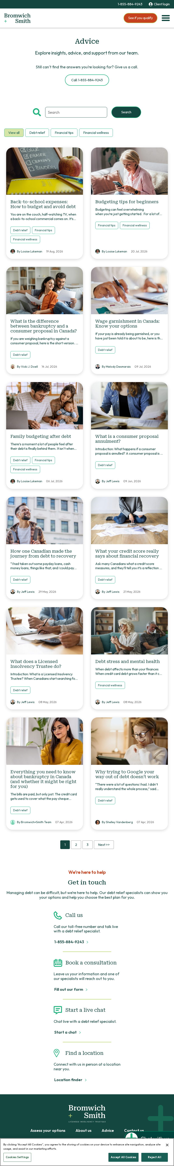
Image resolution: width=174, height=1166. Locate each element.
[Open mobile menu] (165, 18)
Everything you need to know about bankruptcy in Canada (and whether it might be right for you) (43, 779)
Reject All (154, 1157)
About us (83, 1130)
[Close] (167, 1145)
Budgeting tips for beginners (127, 201)
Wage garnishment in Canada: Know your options (127, 324)
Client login (162, 4)
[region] (87, 1152)
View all (14, 132)
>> (104, 844)
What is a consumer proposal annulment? (127, 439)
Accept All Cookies (123, 1157)
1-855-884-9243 (130, 4)
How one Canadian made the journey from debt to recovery (43, 554)
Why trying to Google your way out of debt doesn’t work (127, 774)
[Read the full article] (44, 171)
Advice (108, 1130)
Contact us (134, 1130)
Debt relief (37, 132)
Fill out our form (69, 989)
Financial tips (64, 132)
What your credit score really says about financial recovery (127, 554)
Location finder (68, 1080)
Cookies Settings (17, 1157)
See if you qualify (140, 18)
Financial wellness (96, 132)
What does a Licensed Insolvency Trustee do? (35, 664)
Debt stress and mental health (127, 661)
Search (126, 112)
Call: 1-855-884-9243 (87, 80)
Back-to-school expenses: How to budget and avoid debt (43, 204)
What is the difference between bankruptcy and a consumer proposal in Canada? (43, 326)
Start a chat (65, 1032)
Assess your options (47, 1130)
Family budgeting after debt (40, 436)
